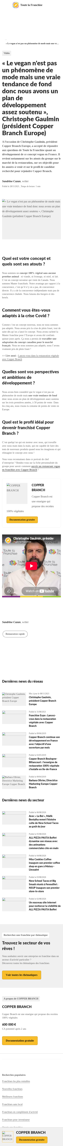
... (6, 39)
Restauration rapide (15, 634)
